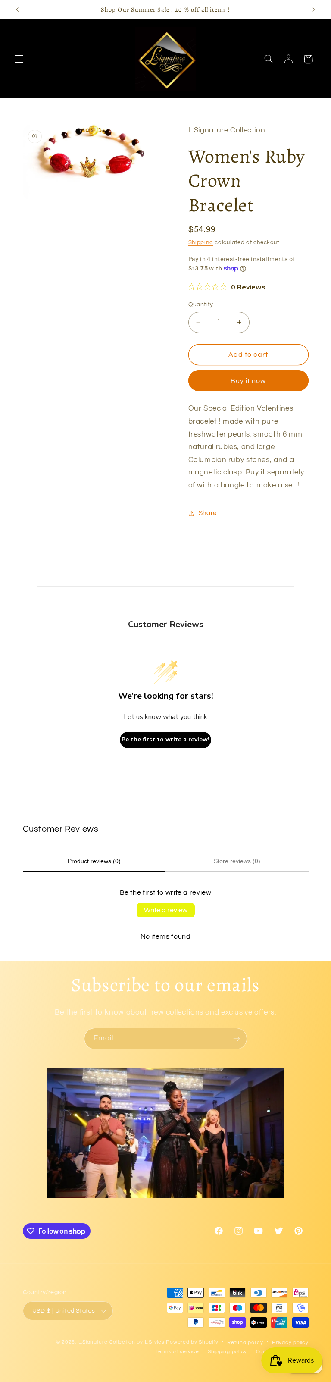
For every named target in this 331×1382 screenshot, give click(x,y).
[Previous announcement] (17, 9)
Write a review (165, 910)
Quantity (200, 305)
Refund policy (245, 1342)
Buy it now (248, 380)
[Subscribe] (237, 1038)
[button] (19, 59)
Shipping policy (227, 1351)
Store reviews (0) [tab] (237, 860)
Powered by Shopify (192, 1342)
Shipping (200, 242)
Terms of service (177, 1351)
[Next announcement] (313, 9)
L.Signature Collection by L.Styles (121, 1342)
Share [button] (208, 513)
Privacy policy (290, 1342)
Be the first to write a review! (165, 739)
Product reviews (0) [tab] (94, 860)
